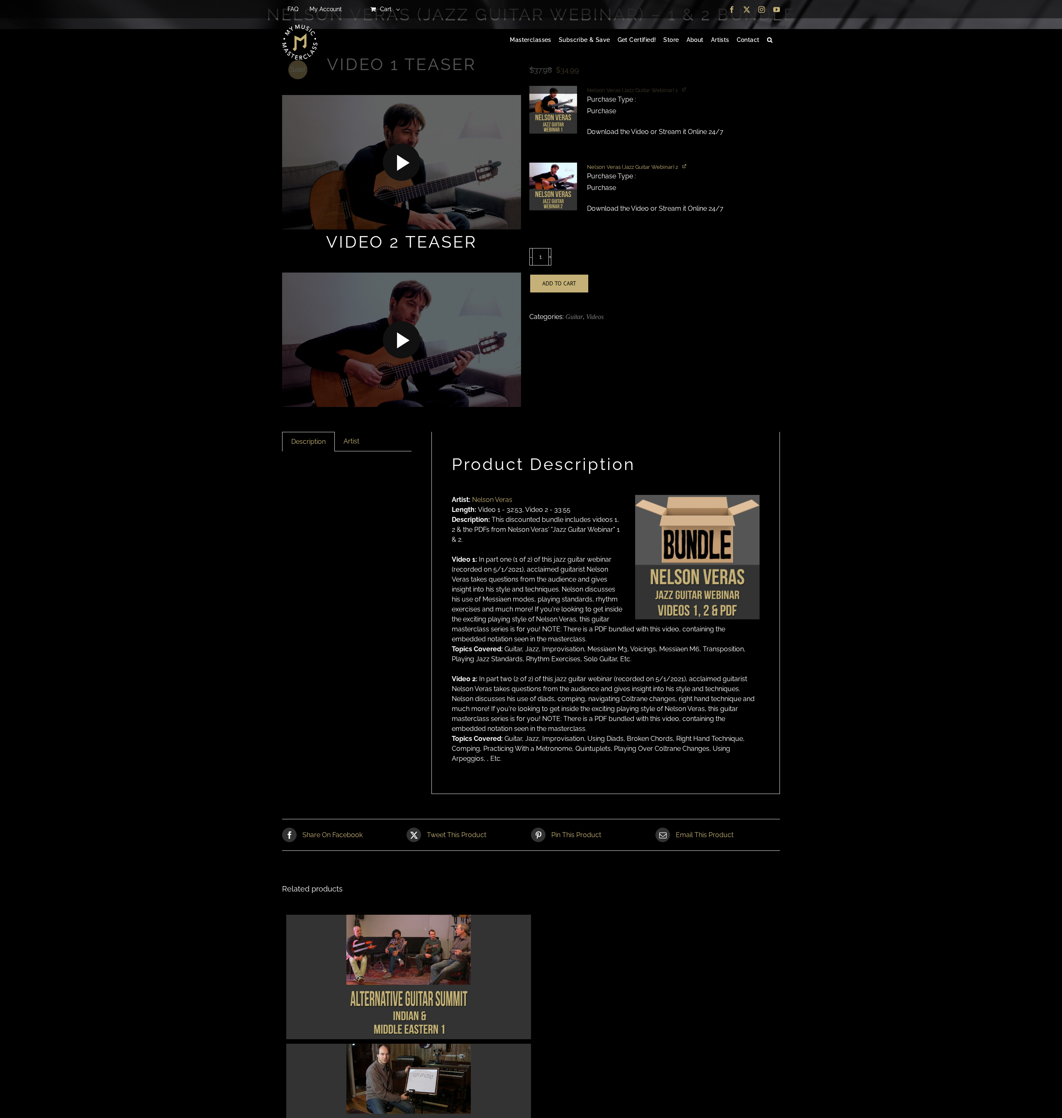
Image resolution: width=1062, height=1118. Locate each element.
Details (409, 978)
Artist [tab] (351, 441)
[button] (769, 40)
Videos (595, 316)
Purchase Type (611, 99)
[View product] (685, 166)
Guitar (574, 316)
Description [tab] (308, 442)
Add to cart (559, 283)
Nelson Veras (492, 500)
